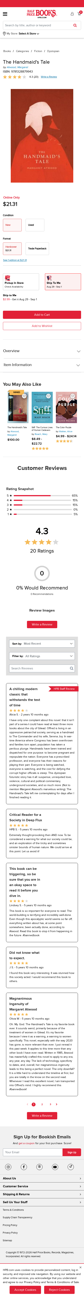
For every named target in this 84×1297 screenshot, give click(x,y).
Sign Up (72, 1152)
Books (7, 51)
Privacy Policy (10, 1232)
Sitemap (7, 1240)
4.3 (42, 531)
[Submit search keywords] (76, 25)
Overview (11, 351)
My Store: (12, 33)
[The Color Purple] (66, 407)
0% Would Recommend (42, 588)
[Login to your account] (72, 14)
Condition (8, 215)
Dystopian (53, 51)
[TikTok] (71, 1167)
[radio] (35, 225)
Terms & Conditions (13, 1209)
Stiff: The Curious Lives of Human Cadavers (42, 428)
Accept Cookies (25, 1290)
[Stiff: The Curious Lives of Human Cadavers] (42, 407)
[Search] (72, 668)
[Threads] (39, 1167)
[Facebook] (24, 1167)
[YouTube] (55, 1167)
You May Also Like (22, 384)
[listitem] (42, 743)
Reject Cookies (59, 1290)
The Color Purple (63, 427)
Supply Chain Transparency (17, 1217)
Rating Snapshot (20, 489)
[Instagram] (8, 1167)
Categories (22, 51)
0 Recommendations (42, 594)
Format (7, 238)
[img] (14, 77)
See (15, 260)
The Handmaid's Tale (17, 427)
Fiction (38, 51)
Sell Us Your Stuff (15, 1202)
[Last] (56, 1104)
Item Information (18, 365)
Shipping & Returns (16, 1194)
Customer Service (15, 1186)
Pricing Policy (10, 1225)
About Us (9, 1178)
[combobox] (42, 25)
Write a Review (49, 76)
